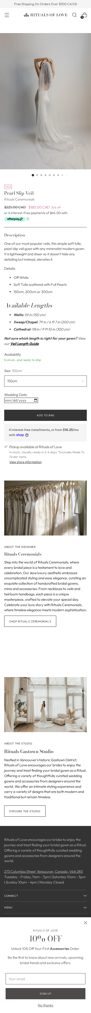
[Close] (85, 922)
